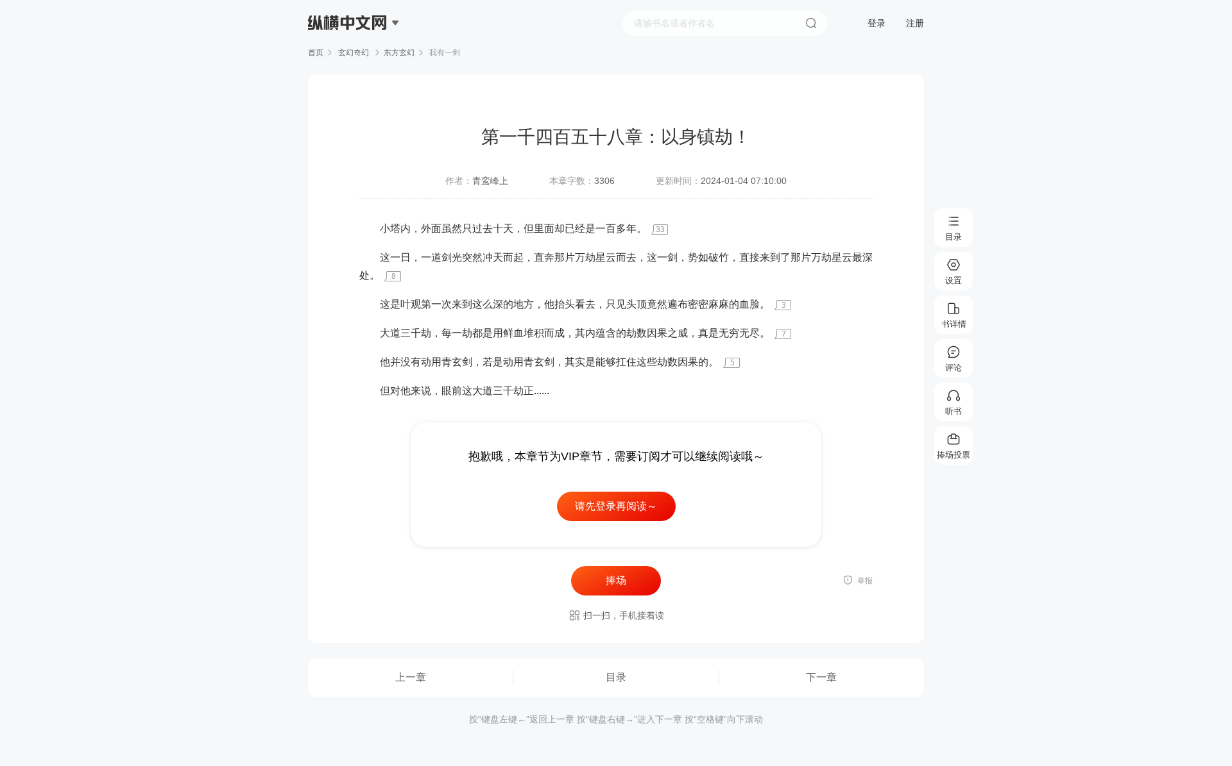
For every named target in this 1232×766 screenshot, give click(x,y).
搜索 (811, 23)
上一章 (410, 677)
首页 (315, 52)
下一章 (821, 677)
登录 (877, 23)
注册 (915, 23)
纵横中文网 (348, 59)
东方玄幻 (399, 52)
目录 (616, 677)
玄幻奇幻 (353, 52)
